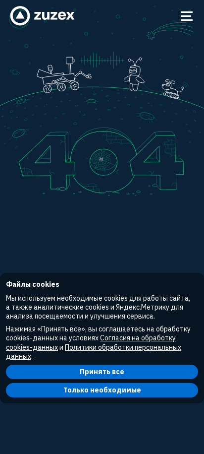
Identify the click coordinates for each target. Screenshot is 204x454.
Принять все (102, 371)
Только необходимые (102, 390)
